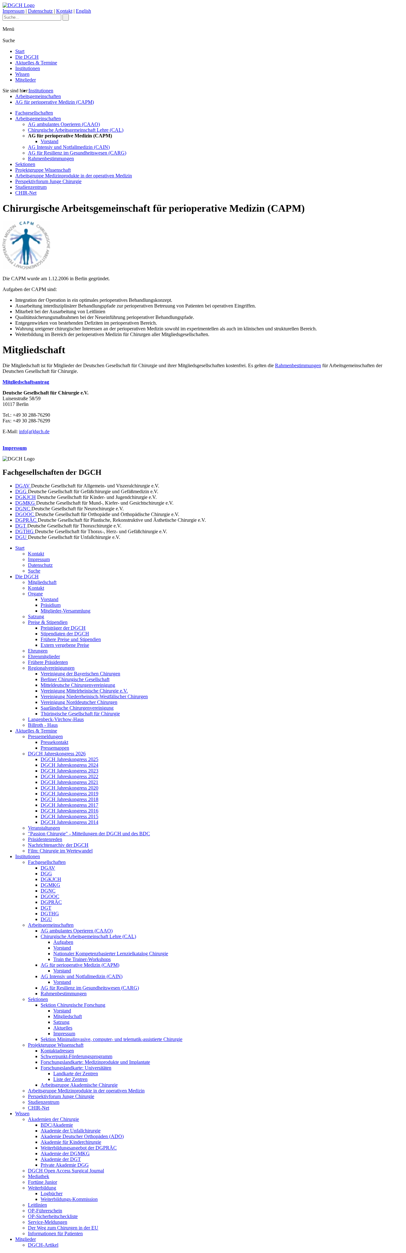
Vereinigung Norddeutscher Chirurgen (79, 702)
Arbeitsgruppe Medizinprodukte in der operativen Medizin (73, 175)
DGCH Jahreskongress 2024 (69, 765)
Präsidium (51, 605)
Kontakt (64, 11)
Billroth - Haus (43, 725)
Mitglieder (25, 80)
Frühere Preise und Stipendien (71, 639)
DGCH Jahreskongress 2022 (69, 776)
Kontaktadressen (57, 1050)
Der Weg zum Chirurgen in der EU (63, 1227)
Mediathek (38, 1176)
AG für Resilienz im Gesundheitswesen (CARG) (77, 153)
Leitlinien (37, 1205)
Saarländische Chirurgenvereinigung (77, 708)
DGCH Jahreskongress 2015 (69, 816)
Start (19, 51)
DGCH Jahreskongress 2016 (69, 810)
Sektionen (25, 164)
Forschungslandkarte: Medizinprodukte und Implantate (95, 1062)
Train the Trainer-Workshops (82, 959)
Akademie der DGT (61, 1159)
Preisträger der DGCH (63, 628)
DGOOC (25, 514)
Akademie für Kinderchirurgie (71, 1142)
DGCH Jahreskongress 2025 (69, 759)
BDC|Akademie (57, 1125)
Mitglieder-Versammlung (65, 610)
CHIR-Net (25, 193)
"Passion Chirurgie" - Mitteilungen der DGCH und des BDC (89, 833)
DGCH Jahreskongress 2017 (69, 805)
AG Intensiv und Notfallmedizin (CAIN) (69, 147)
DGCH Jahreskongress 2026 (57, 753)
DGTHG (25, 531)
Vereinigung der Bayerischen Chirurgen (80, 673)
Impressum (13, 11)
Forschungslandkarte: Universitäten (76, 1068)
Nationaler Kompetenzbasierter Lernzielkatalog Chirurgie (110, 953)
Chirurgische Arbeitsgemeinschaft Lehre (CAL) (75, 130)
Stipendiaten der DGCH (65, 633)
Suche (34, 570)
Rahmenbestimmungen (51, 158)
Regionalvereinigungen (51, 668)
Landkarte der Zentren (75, 1073)
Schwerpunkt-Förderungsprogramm (76, 1056)
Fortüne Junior (42, 1182)
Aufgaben (63, 942)
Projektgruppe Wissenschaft (43, 170)
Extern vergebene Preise (65, 645)
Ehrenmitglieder (44, 656)
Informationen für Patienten (55, 1233)
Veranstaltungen (44, 828)
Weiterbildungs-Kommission (69, 1199)
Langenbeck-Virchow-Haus (56, 719)
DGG (21, 491)
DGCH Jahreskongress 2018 (69, 799)
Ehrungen (38, 650)
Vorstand (49, 141)
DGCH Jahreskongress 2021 (69, 782)
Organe (35, 593)
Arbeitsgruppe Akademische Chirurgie (79, 1085)
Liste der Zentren (70, 1079)
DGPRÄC (26, 520)
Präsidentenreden (45, 839)
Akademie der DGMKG (65, 1153)
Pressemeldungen (45, 736)
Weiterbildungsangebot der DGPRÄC (79, 1147)
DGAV (23, 485)
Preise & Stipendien (48, 622)
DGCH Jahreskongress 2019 (69, 793)
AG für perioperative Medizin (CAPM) (54, 102)
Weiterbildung (42, 1187)
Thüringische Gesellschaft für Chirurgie (80, 713)
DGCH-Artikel (43, 1245)
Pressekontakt (54, 742)
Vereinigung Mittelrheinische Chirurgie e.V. (84, 690)
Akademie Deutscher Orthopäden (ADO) (82, 1136)
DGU (21, 537)
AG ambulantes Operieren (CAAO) (64, 124)
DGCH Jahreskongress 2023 (69, 770)
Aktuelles (62, 1028)
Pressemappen (55, 748)
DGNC (23, 508)
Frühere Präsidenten (48, 662)
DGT (21, 525)
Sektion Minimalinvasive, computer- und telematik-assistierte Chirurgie (111, 1039)
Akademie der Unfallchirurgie (71, 1130)
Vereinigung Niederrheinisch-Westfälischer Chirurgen (94, 696)
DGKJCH (25, 497)
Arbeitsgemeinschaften (38, 96)
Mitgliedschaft (42, 582)
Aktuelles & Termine (36, 62)
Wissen (22, 74)
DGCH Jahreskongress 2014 (69, 822)
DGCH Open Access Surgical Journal (66, 1170)
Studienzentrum (31, 187)
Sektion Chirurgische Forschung (73, 1005)
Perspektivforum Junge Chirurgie (48, 181)
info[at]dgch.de (34, 431)
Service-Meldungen (47, 1222)
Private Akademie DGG (65, 1165)
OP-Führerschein (45, 1210)
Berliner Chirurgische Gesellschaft (75, 679)
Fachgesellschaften (34, 113)
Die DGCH (27, 57)
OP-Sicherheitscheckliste (53, 1216)
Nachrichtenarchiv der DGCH (58, 845)
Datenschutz (40, 11)
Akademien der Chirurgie (53, 1119)
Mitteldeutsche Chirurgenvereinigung (78, 685)
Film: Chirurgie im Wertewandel (60, 850)
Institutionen (27, 68)
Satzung (36, 616)
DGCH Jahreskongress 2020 (69, 788)
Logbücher (51, 1193)
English (83, 11)
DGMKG (25, 503)
